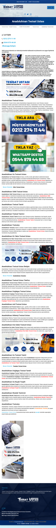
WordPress (11, 521)
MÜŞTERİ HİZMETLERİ (22, 1)
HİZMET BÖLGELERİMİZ (34, 1)
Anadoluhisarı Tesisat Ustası (9, 412)
